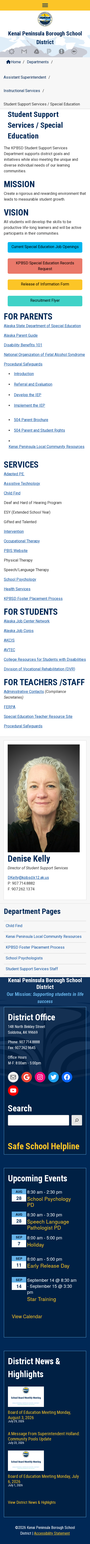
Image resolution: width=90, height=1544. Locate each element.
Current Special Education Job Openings (45, 246)
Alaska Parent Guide (21, 335)
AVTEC (9, 650)
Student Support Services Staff (32, 969)
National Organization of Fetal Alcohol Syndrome (44, 354)
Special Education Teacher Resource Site (38, 716)
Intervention (14, 531)
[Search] (77, 1120)
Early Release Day (48, 1266)
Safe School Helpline (43, 1145)
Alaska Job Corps (19, 630)
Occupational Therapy (22, 541)
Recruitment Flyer (45, 300)
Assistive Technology (22, 483)
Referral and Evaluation (33, 384)
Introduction (24, 373)
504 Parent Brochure (31, 420)
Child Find (12, 493)
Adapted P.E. (14, 474)
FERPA (9, 707)
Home (16, 62)
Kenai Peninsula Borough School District (45, 984)
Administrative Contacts (24, 691)
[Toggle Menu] (45, 5)
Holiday (35, 1245)
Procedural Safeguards (23, 364)
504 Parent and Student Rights (39, 430)
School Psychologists (24, 958)
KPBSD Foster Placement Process (33, 598)
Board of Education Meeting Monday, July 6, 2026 (43, 1478)
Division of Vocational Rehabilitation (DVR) (39, 669)
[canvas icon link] (14, 53)
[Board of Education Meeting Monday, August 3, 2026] (45, 1392)
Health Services (17, 589)
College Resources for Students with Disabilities (45, 659)
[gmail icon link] (26, 53)
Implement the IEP (29, 405)
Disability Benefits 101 (23, 345)
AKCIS (9, 640)
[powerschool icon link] (51, 53)
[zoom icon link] (76, 53)
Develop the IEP (27, 395)
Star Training (41, 1299)
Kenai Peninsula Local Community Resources (46, 446)
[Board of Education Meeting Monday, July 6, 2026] (45, 1456)
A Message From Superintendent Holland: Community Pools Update (44, 1435)
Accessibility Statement (52, 1533)
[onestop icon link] (64, 53)
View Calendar (27, 1316)
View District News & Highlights (32, 1502)
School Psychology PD (49, 1202)
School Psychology (20, 579)
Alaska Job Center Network (27, 621)
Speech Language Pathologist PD (48, 1225)
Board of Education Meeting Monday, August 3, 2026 (39, 1414)
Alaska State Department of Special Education (42, 326)
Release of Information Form (45, 284)
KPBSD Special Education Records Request (45, 266)
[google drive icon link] (39, 53)
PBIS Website (16, 550)
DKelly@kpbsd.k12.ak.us (28, 877)
